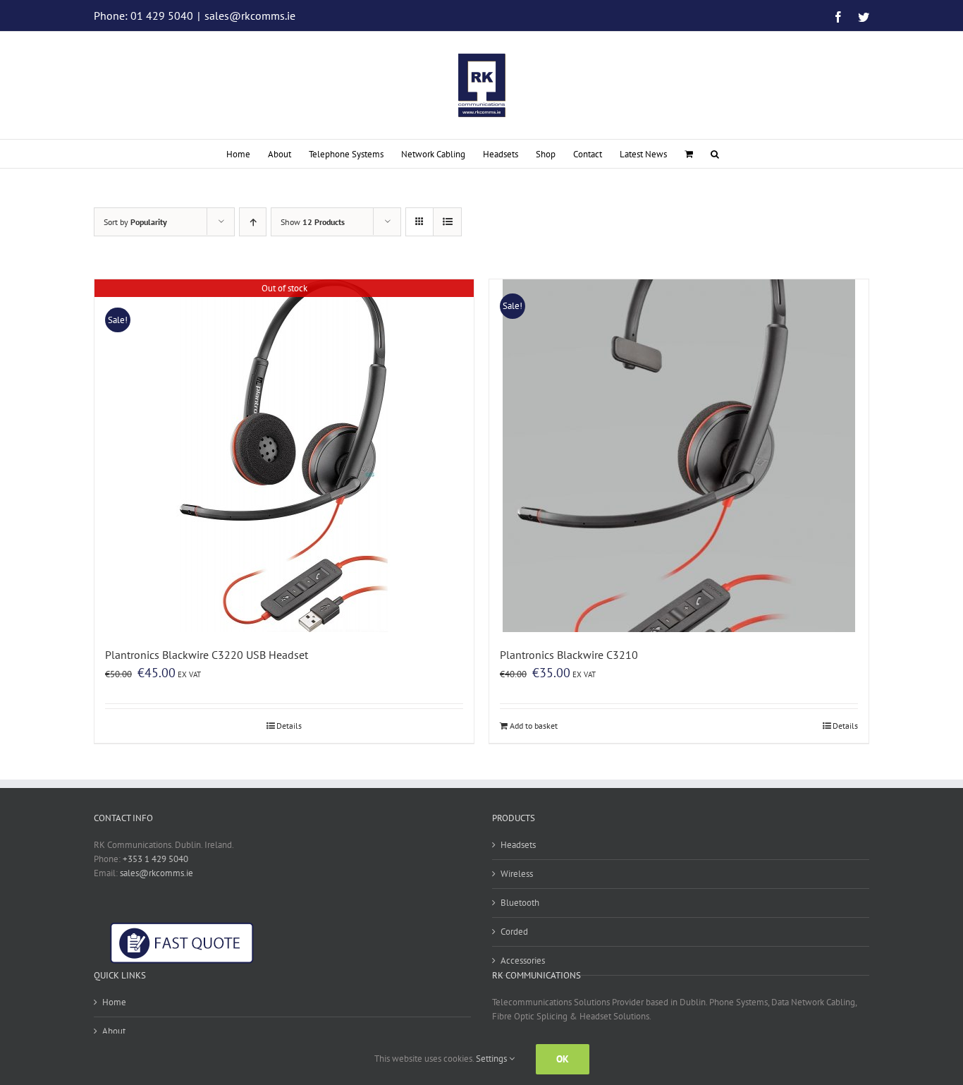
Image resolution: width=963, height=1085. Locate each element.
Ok (562, 1059)
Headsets (518, 845)
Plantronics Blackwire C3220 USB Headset (206, 655)
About (113, 1031)
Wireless (517, 874)
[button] (715, 154)
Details (289, 725)
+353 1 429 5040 (155, 859)
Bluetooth (520, 903)
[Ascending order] (252, 221)
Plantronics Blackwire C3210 (569, 655)
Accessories (523, 960)
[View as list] (447, 222)
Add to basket (534, 725)
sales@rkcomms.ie (249, 15)
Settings (492, 1059)
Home (114, 1002)
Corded (514, 932)
